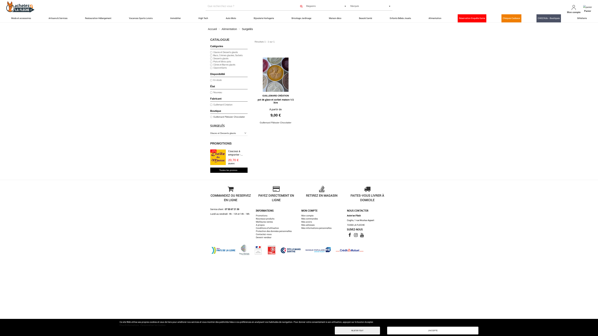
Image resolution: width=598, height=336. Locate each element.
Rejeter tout (357, 330)
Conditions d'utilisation (267, 228)
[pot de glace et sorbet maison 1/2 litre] (276, 73)
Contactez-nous (264, 234)
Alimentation (435, 18)
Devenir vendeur (263, 237)
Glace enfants (220, 68)
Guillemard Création (223, 104)
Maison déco (335, 18)
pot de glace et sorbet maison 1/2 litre (276, 101)
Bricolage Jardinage (301, 18)
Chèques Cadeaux (511, 18)
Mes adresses (308, 225)
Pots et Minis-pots (222, 61)
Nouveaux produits (265, 218)
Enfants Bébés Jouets (400, 18)
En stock (217, 80)
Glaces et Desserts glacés (225, 52)
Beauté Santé (365, 18)
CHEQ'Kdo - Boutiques (549, 18)
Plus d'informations (129, 325)
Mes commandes (309, 218)
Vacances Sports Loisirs (141, 18)
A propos (260, 225)
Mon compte (307, 215)
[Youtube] (362, 236)
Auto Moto (231, 18)
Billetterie (582, 18)
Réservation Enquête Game (472, 18)
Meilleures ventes (264, 222)
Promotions (221, 143)
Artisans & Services (58, 18)
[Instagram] (356, 236)
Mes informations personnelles (316, 228)
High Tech (203, 18)
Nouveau (217, 92)
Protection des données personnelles (274, 231)
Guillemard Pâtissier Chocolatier (229, 117)
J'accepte (433, 330)
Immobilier (175, 18)
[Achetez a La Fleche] (101, 7)
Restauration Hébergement (98, 18)
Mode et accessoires (21, 18)
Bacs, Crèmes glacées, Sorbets (228, 55)
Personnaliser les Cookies (153, 325)
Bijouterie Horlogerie (264, 18)
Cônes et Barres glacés (224, 64)
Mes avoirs (306, 222)
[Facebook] (350, 236)
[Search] (301, 6)
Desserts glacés (220, 58)
